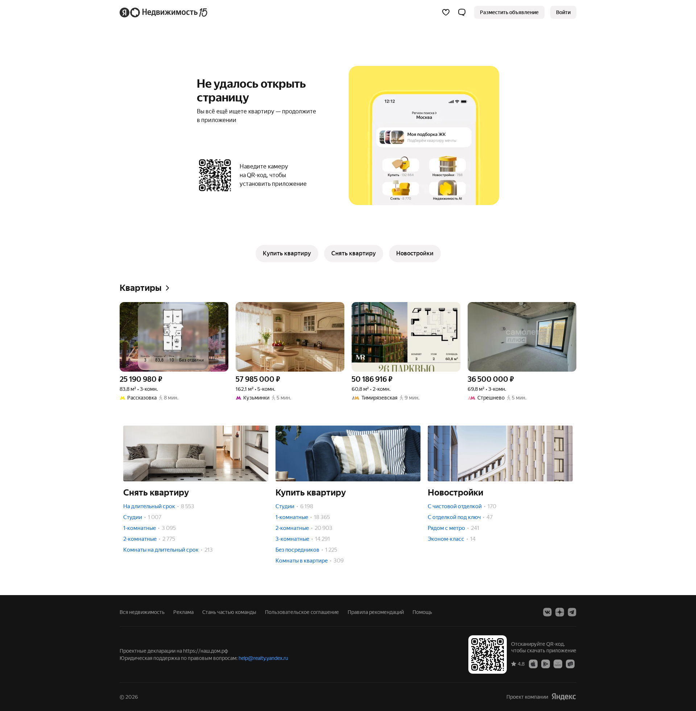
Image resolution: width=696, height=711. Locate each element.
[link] (563, 12)
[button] (461, 12)
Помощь (422, 612)
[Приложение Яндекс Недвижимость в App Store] (533, 663)
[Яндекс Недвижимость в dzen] (559, 612)
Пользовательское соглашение (302, 612)
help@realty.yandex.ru (263, 658)
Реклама (183, 612)
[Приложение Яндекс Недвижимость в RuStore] (570, 663)
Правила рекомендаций (376, 612)
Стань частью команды (229, 612)
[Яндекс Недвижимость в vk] (547, 612)
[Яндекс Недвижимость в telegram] (572, 612)
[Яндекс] (563, 696)
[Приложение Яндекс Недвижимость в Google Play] (545, 663)
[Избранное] (445, 12)
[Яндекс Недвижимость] (164, 12)
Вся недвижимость (142, 612)
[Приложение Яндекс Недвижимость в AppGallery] (558, 663)
